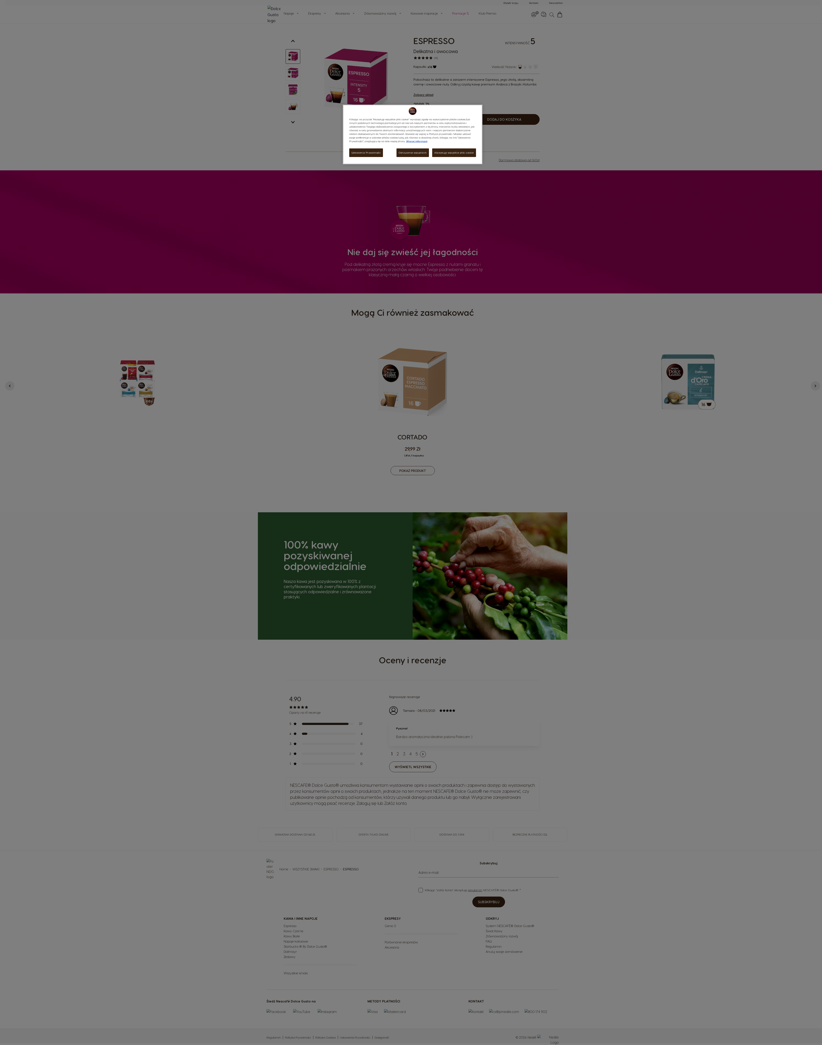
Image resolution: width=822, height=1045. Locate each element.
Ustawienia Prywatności (366, 152)
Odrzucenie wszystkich (413, 152)
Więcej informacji (416, 141)
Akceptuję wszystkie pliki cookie (454, 152)
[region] (412, 134)
